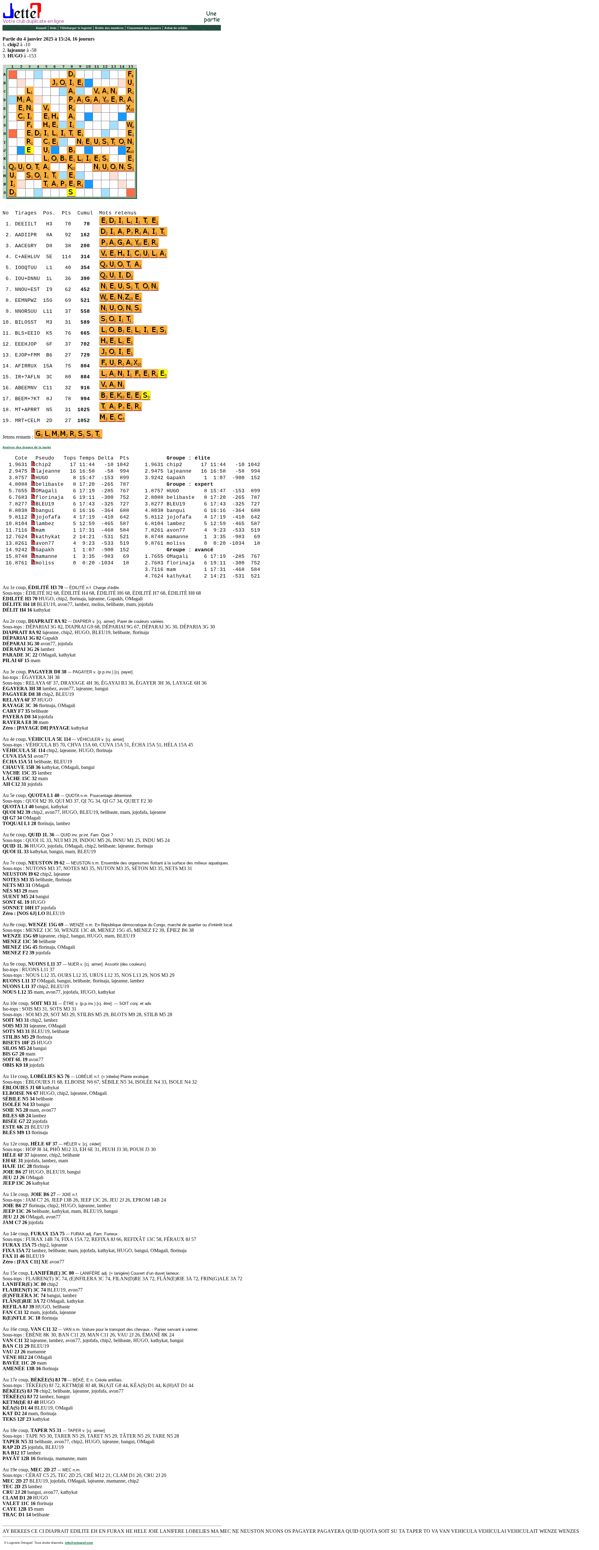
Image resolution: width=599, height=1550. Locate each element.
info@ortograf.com (79, 1542)
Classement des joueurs (144, 28)
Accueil (41, 28)
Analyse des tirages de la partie (26, 447)
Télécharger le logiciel (76, 28)
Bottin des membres (109, 28)
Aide (53, 28)
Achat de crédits (175, 28)
